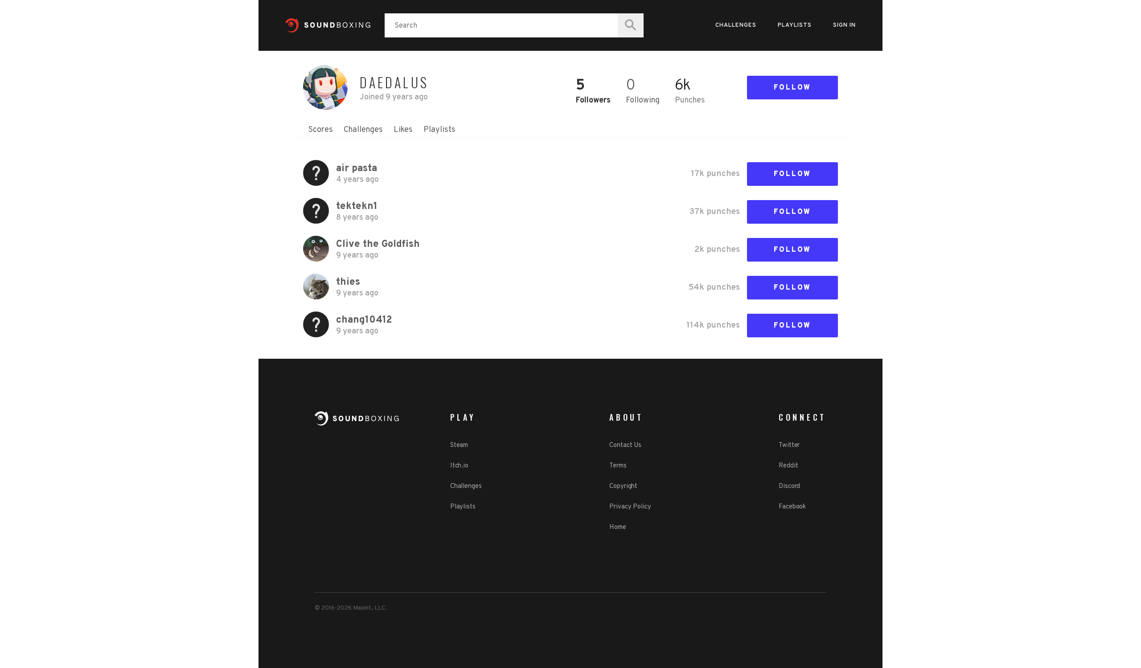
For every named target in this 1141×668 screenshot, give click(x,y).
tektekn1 (357, 207)
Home (617, 527)
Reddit (788, 466)
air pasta (356, 169)
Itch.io (459, 466)
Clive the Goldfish (378, 244)
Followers (593, 100)
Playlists (795, 25)
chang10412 (364, 320)
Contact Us (625, 445)
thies (348, 282)
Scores (320, 130)
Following (643, 100)
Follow (792, 87)
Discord (789, 486)
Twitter (789, 445)
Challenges (735, 25)
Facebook (792, 507)
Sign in (844, 25)
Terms (618, 466)
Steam (459, 445)
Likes (403, 130)
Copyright (623, 486)
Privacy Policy (630, 507)
